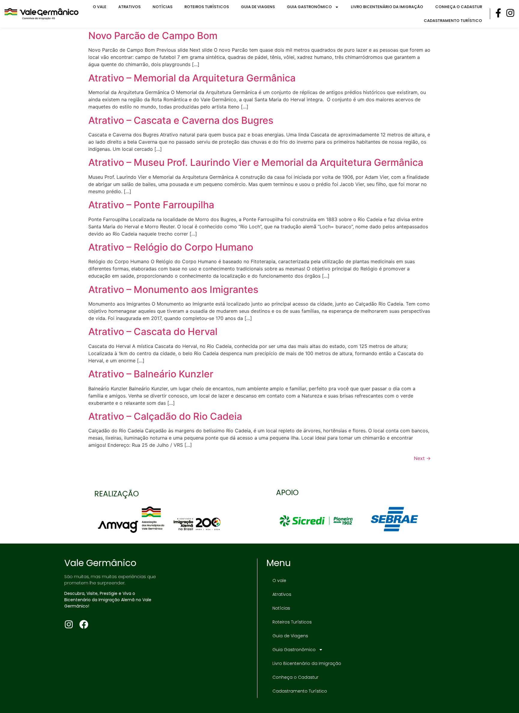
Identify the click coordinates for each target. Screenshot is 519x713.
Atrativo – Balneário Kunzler (150, 374)
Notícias (162, 7)
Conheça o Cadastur (458, 7)
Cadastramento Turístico (453, 20)
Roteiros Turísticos (206, 7)
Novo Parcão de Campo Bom (152, 35)
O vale (99, 7)
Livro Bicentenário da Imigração (387, 7)
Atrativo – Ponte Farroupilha (151, 205)
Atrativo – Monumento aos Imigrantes (173, 289)
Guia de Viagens (258, 7)
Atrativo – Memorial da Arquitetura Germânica (192, 78)
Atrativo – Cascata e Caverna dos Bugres (180, 120)
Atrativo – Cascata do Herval (152, 331)
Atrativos (129, 7)
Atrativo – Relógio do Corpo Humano (170, 247)
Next (422, 458)
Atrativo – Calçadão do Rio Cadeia (165, 416)
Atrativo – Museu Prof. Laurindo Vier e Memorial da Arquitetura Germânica (255, 162)
